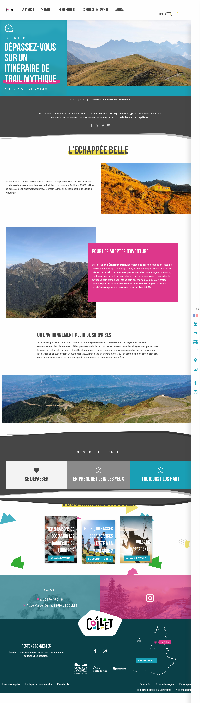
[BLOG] (195, 351)
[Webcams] (195, 323)
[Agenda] (195, 342)
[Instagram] (195, 392)
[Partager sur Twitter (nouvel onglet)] (97, 126)
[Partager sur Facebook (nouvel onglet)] (91, 126)
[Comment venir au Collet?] (195, 360)
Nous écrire (50, 590)
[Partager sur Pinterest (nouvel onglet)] (102, 126)
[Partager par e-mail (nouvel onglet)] (108, 126)
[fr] (195, 315)
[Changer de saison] (169, 14)
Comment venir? (146, 660)
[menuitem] (10, 10)
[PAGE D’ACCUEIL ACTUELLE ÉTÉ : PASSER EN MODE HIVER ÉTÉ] (168, 14)
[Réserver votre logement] (195, 332)
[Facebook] (195, 383)
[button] (197, 309)
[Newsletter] (195, 369)
